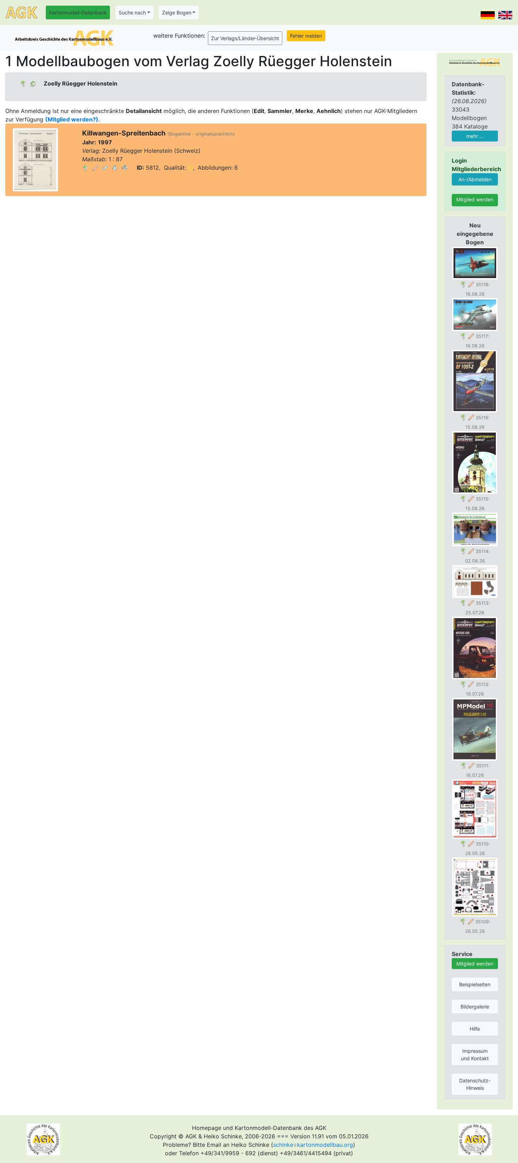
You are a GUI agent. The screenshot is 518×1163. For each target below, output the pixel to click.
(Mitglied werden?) (71, 119)
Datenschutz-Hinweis (475, 1084)
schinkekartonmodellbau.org (313, 1144)
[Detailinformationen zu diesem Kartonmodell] (85, 167)
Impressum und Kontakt (475, 1054)
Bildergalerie (475, 1007)
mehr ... (474, 136)
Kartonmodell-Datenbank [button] (78, 12)
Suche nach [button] (132, 12)
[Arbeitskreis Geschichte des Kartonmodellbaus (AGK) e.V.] (474, 61)
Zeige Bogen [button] (176, 12)
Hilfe (475, 1029)
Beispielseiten (475, 984)
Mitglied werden (474, 199)
